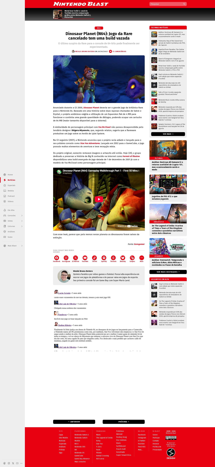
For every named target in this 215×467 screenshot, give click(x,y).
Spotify (104, 261)
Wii (76, 450)
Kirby (98, 441)
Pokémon (120, 431)
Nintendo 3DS (80, 447)
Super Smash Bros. (123, 455)
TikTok (94, 261)
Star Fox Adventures (90, 143)
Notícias (62, 441)
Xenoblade (120, 452)
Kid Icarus (100, 459)
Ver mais (167, 134)
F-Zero (99, 447)
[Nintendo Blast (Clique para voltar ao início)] (81, 4)
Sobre (155, 435)
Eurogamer (139, 244)
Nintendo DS (79, 453)
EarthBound (121, 446)
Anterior (75, 422)
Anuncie (156, 444)
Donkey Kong (121, 437)
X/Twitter (75, 261)
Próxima (122, 422)
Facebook (56, 261)
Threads (113, 261)
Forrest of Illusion (131, 156)
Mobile (77, 441)
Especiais (62, 444)
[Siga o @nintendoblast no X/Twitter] (13, 463)
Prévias (62, 450)
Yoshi (98, 450)
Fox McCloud (104, 127)
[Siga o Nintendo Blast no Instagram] (9, 463)
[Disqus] (99, 320)
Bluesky (123, 261)
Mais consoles (80, 462)
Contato (156, 441)
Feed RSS (141, 447)
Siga (60, 453)
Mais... (140, 450)
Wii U (76, 444)
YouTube (85, 261)
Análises (62, 447)
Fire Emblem (121, 440)
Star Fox (99, 444)
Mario (98, 435)
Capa (61, 435)
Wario (118, 443)
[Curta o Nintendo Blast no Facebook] (4, 463)
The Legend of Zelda (104, 438)
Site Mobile (63, 438)
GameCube (79, 456)
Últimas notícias (159, 28)
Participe (156, 438)
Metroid (119, 434)
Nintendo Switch (81, 438)
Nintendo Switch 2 (82, 435)
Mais (141, 261)
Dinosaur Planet (91, 107)
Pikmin (99, 453)
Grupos (132, 261)
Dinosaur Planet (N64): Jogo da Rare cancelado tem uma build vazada (99, 35)
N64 (99, 28)
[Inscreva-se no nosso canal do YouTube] (17, 463)
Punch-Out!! (121, 449)
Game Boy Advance (82, 459)
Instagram (66, 261)
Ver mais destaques (167, 272)
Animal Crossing (102, 456)
